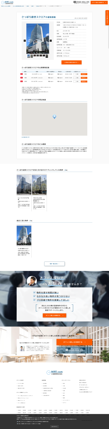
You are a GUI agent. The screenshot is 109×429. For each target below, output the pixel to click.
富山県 (24, 412)
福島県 (50, 410)
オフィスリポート (66, 400)
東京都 (82, 410)
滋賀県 (71, 412)
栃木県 (61, 410)
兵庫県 (87, 412)
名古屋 (64, 388)
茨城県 (56, 410)
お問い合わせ (82, 380)
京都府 (77, 412)
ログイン (64, 402)
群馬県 (66, 410)
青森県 (24, 410)
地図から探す (20, 385)
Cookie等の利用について (28, 419)
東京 (64, 383)
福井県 (35, 412)
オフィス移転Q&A (21, 402)
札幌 (64, 390)
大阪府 (82, 412)
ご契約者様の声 (46, 395)
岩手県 (29, 410)
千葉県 (77, 410)
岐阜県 (50, 412)
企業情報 (44, 380)
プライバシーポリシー (84, 387)
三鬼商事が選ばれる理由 (48, 388)
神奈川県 (88, 410)
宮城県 (35, 410)
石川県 (29, 412)
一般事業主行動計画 (47, 390)
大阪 (64, 385)
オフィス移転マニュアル (22, 392)
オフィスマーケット (66, 380)
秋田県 (40, 410)
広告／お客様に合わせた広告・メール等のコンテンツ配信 (29, 423)
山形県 (45, 410)
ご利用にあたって (83, 389)
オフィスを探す (20, 380)
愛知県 (61, 412)
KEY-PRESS (82, 382)
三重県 (66, 412)
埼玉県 (71, 410)
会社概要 (45, 383)
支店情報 (45, 385)
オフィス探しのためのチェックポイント (25, 395)
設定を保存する (54, 426)
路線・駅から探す (21, 388)
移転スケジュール (21, 400)
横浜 (64, 395)
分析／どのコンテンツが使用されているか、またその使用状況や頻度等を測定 (33, 421)
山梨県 (40, 412)
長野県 (45, 412)
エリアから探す (21, 383)
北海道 (19, 410)
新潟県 (19, 412)
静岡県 (56, 412)
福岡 (64, 397)
